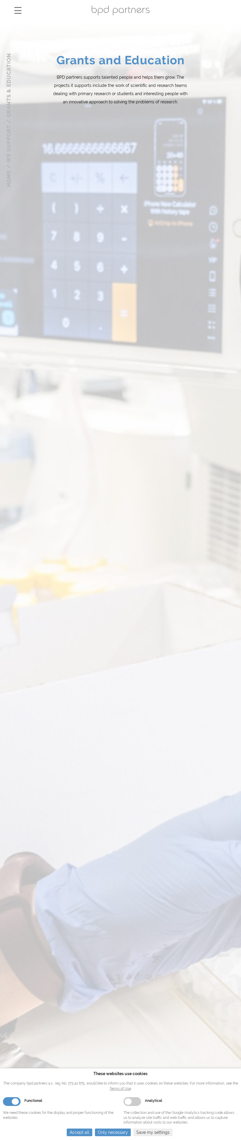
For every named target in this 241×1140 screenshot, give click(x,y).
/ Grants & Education (9, 88)
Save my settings (153, 1132)
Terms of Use (120, 1089)
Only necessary (113, 1132)
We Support (9, 144)
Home (9, 178)
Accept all (79, 1132)
